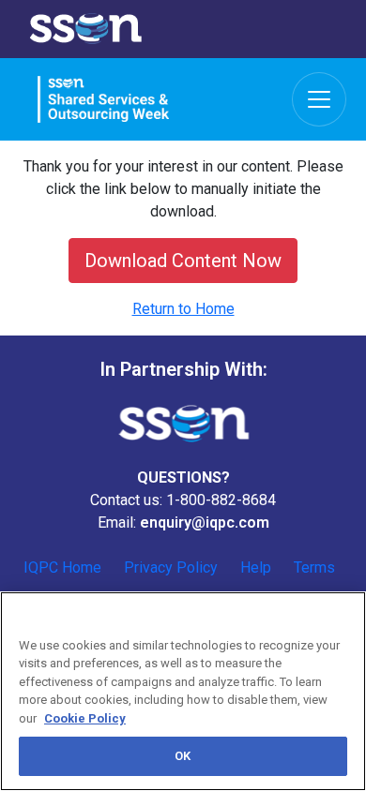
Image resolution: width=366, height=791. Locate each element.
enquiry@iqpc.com (204, 522)
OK (183, 756)
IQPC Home (62, 567)
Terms (314, 567)
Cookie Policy (85, 718)
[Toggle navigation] (319, 99)
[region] (183, 691)
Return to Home (183, 309)
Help (255, 567)
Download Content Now (183, 260)
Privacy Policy (171, 567)
